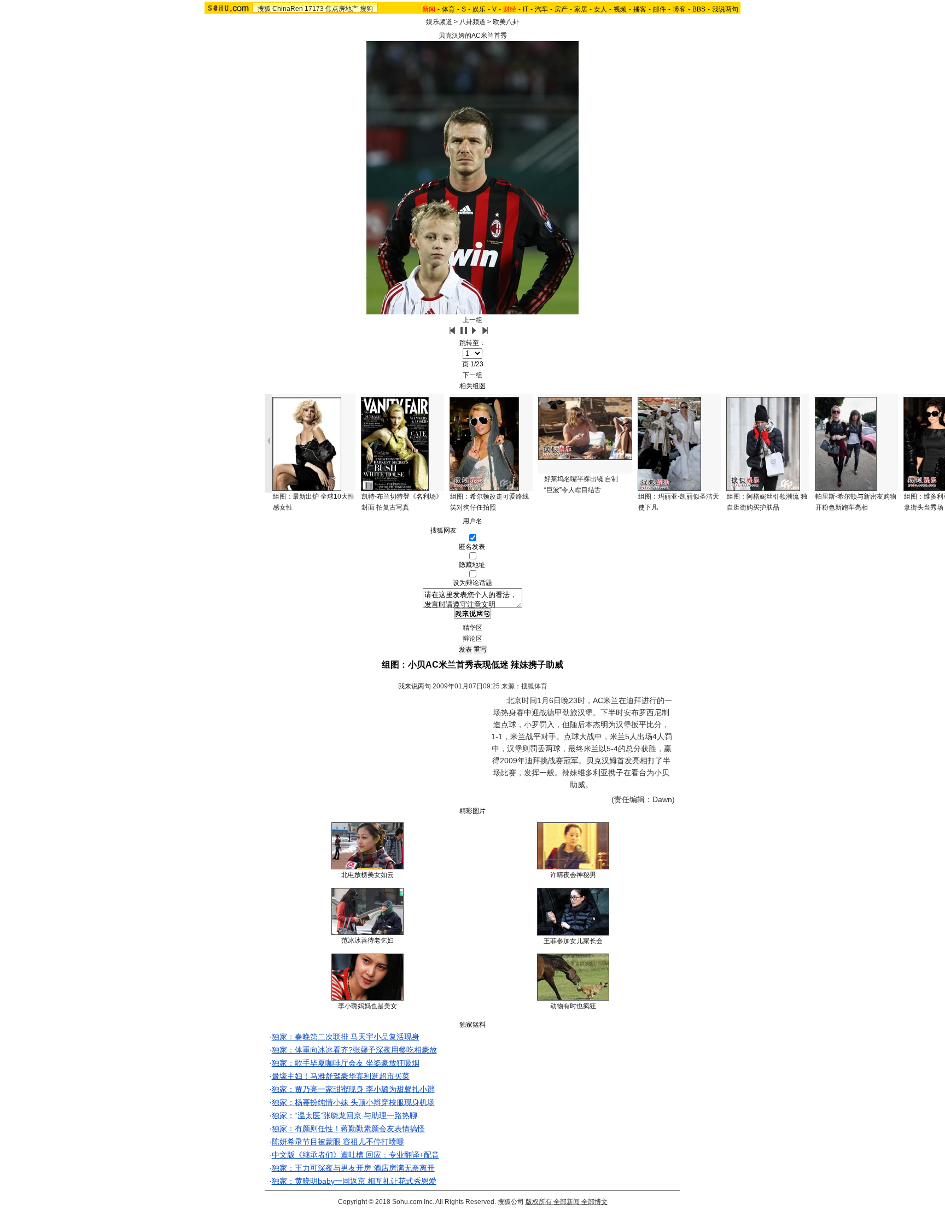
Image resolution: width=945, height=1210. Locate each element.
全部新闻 (566, 1202)
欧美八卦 (506, 22)
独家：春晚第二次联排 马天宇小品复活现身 (345, 1036)
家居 (580, 9)
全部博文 (594, 1202)
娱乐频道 (439, 22)
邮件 (659, 9)
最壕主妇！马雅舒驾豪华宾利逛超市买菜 (341, 1076)
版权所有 (539, 1202)
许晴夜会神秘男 (573, 875)
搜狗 (366, 9)
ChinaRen (287, 9)
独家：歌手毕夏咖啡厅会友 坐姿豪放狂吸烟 (345, 1063)
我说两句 (725, 9)
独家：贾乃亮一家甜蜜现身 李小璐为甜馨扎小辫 (353, 1089)
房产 (561, 9)
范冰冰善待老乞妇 (367, 940)
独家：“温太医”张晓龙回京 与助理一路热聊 (344, 1115)
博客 (679, 9)
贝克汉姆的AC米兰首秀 (473, 35)
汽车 (541, 9)
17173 (314, 9)
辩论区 (472, 638)
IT (525, 9)
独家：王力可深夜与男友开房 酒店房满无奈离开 (353, 1168)
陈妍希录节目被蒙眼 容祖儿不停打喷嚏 (338, 1141)
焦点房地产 (341, 9)
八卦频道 (472, 22)
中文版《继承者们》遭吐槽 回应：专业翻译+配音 (355, 1154)
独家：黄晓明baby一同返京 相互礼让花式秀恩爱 (354, 1181)
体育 (448, 9)
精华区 (472, 628)
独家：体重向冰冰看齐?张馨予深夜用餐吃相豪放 (354, 1049)
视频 (620, 9)
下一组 (472, 375)
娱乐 (479, 9)
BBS (698, 9)
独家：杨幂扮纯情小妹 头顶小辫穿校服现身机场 (353, 1102)
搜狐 (264, 9)
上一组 (472, 320)
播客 (639, 9)
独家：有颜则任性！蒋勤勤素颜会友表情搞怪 (348, 1128)
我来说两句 (414, 686)
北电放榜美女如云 (367, 875)
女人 (600, 9)
